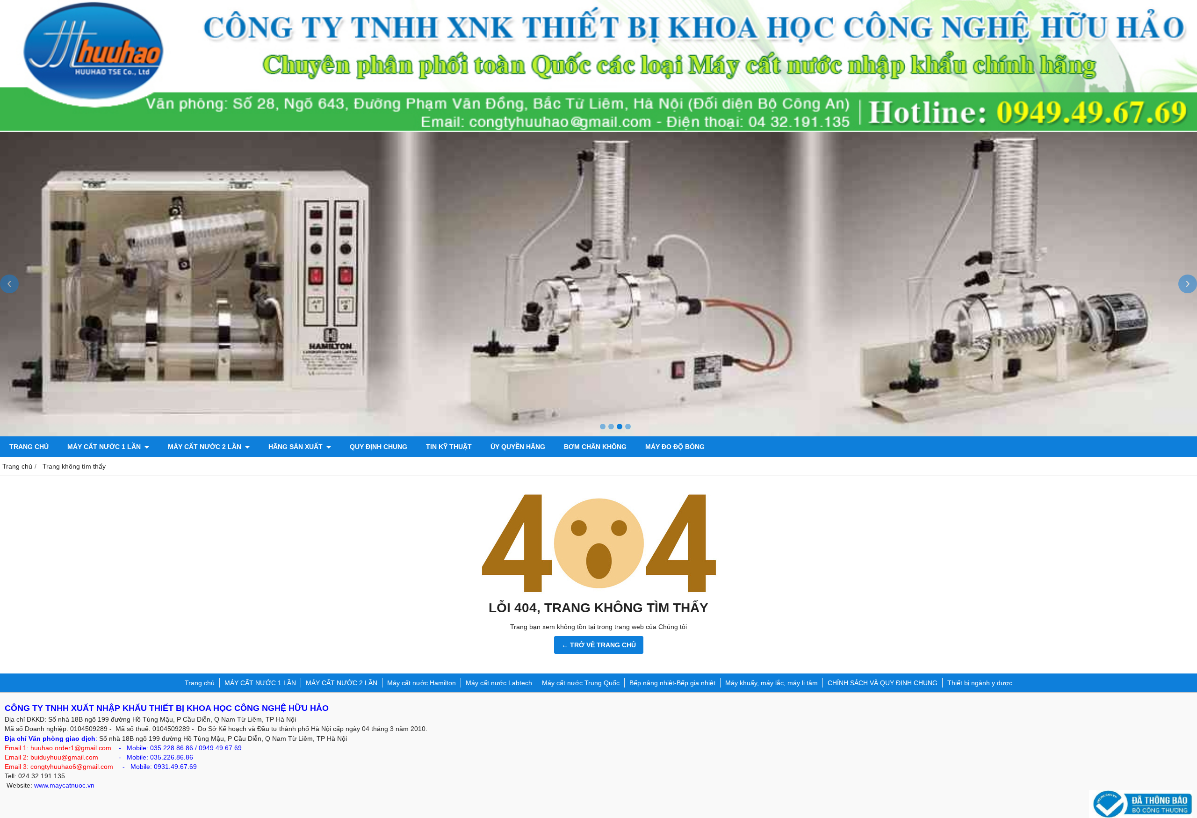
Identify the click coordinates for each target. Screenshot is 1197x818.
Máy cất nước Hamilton (421, 683)
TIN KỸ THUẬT (449, 446)
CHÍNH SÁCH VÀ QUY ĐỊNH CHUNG (882, 683)
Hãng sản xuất (296, 446)
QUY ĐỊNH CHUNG (378, 446)
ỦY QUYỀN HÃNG (517, 446)
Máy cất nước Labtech (499, 683)
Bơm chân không (595, 446)
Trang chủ (29, 446)
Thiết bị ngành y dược (979, 683)
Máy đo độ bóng (675, 446)
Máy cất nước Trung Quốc (581, 683)
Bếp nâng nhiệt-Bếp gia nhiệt (672, 683)
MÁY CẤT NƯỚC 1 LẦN (105, 446)
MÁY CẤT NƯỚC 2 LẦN (205, 446)
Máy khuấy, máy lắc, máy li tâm (771, 683)
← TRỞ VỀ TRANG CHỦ (599, 645)
